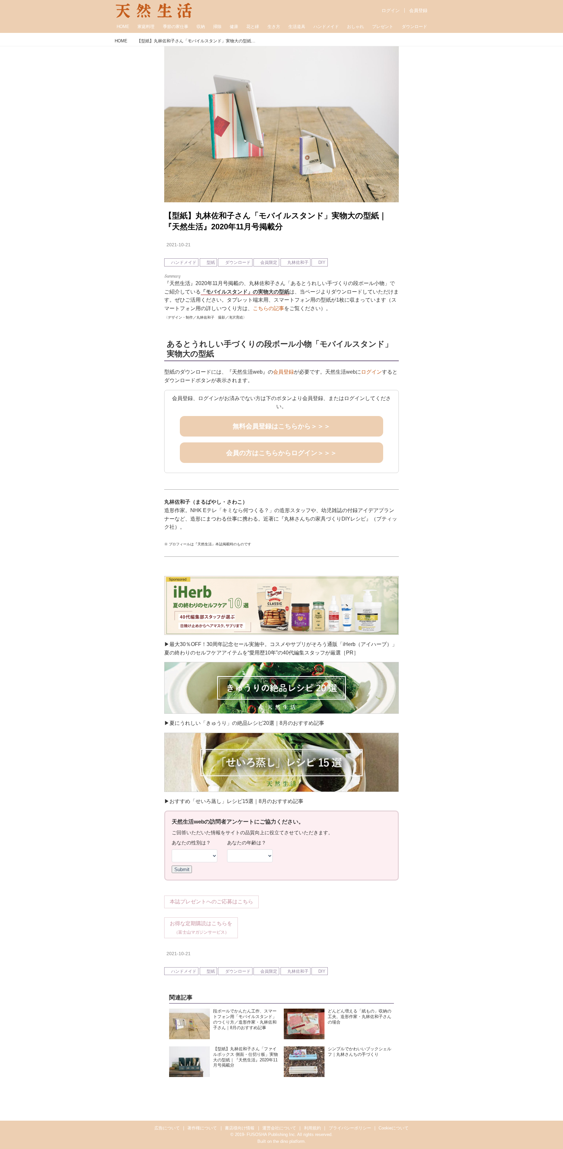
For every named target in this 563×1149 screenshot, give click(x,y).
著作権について (202, 1128)
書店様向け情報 (239, 1128)
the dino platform (289, 1141)
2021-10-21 (178, 244)
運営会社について (279, 1128)
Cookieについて (394, 1128)
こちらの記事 (268, 308)
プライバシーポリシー (350, 1128)
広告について (167, 1128)
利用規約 (312, 1128)
